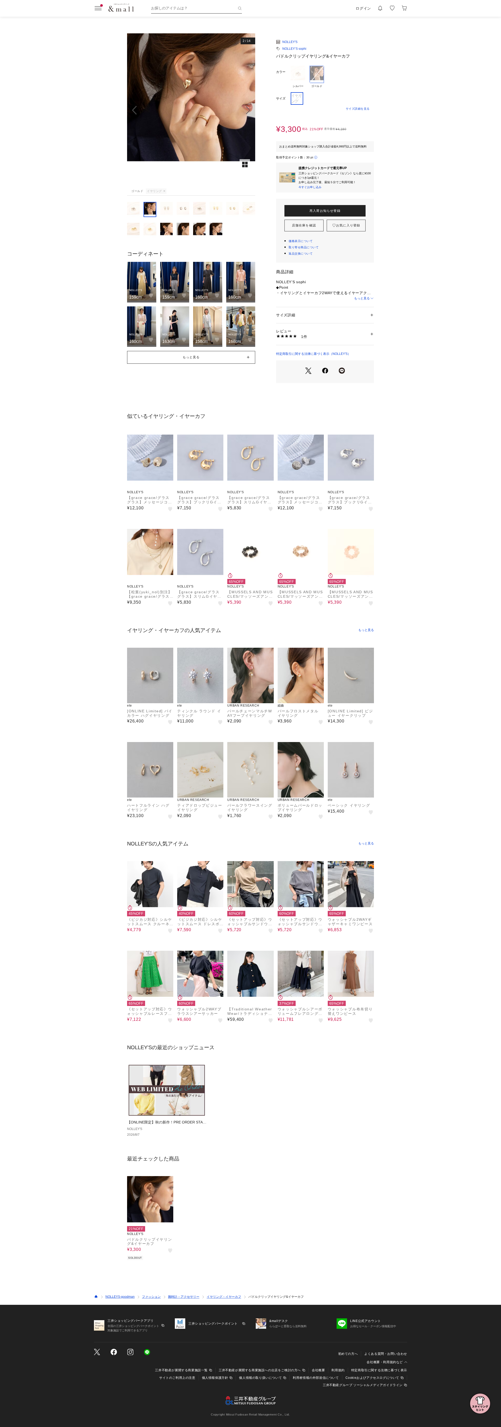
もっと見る (362, 298)
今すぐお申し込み (310, 187)
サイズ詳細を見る (358, 108)
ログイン (363, 8)
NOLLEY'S (289, 42)
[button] (191, 110)
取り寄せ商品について (304, 247)
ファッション (151, 1297)
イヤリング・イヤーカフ (224, 1297)
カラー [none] (280, 72)
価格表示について (301, 241)
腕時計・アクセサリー (183, 1297)
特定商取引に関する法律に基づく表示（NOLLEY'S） (313, 354)
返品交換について (301, 253)
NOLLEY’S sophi (294, 49)
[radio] (298, 77)
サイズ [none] (280, 98)
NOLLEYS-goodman (120, 1297)
